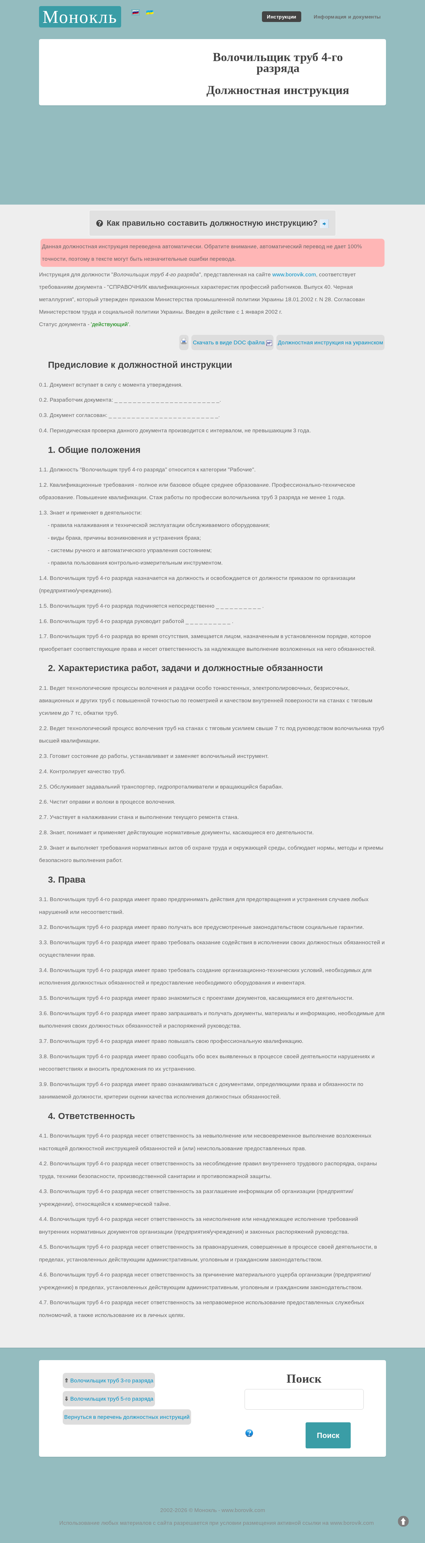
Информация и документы (347, 16)
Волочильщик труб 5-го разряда (112, 1399)
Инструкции (281, 16)
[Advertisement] (212, 148)
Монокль (79, 17)
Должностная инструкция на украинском (330, 342)
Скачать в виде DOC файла (229, 342)
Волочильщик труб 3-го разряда (112, 1380)
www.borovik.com (294, 274)
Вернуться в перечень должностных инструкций (127, 1417)
